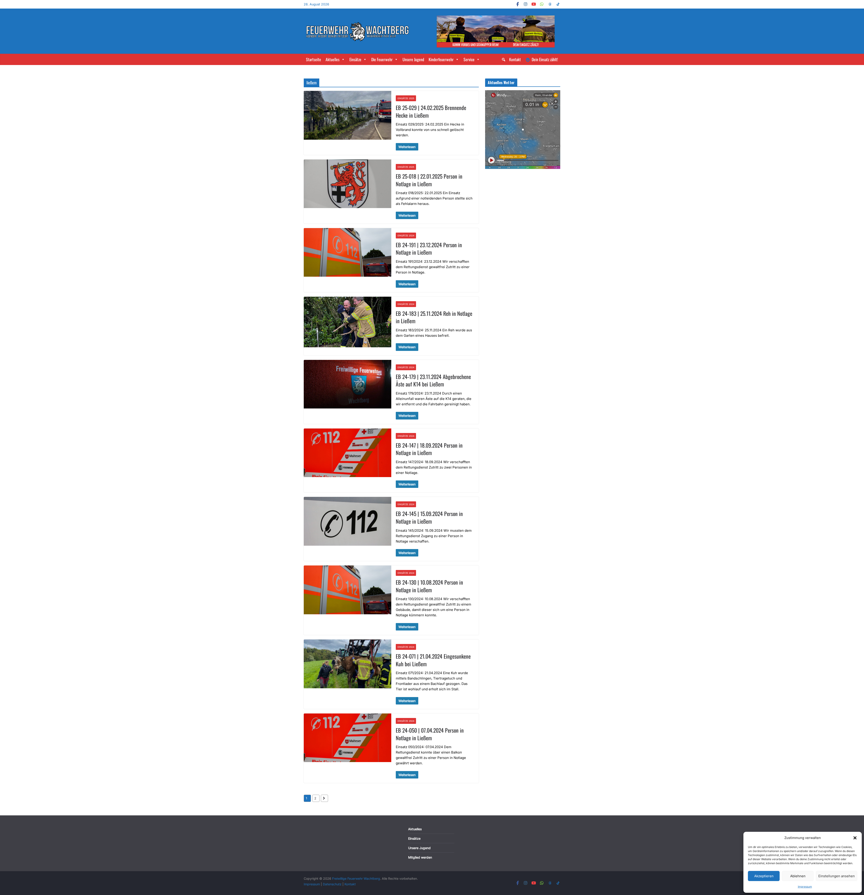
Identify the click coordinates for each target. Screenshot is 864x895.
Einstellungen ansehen (836, 876)
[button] (855, 838)
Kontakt (515, 59)
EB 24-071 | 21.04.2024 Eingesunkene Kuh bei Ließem (433, 660)
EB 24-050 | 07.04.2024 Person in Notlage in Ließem (430, 734)
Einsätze (355, 59)
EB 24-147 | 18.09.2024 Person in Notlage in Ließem (429, 449)
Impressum (805, 886)
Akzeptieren (764, 876)
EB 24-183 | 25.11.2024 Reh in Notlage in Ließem (434, 317)
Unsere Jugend (413, 59)
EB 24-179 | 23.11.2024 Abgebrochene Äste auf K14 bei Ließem (433, 380)
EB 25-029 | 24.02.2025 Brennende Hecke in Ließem (431, 111)
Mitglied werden (420, 857)
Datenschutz (332, 884)
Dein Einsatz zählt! (545, 59)
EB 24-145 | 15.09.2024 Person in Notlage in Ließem (429, 517)
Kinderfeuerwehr (441, 59)
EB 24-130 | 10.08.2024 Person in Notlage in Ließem (429, 586)
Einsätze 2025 (406, 98)
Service (469, 59)
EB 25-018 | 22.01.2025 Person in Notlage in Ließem (429, 180)
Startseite (313, 59)
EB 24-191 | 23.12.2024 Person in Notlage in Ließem (429, 248)
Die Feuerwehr (382, 59)
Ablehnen (798, 876)
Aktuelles (333, 59)
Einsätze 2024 (406, 235)
